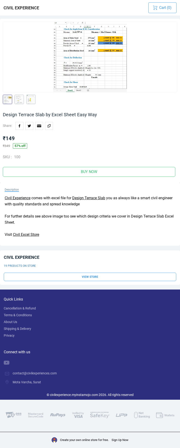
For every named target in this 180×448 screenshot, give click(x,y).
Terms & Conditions (18, 315)
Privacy (9, 335)
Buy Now (89, 171)
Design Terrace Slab (88, 198)
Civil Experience (21, 7)
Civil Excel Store (26, 234)
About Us (10, 322)
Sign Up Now (120, 440)
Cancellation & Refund (20, 308)
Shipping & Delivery (17, 329)
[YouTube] (10, 363)
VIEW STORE (90, 277)
